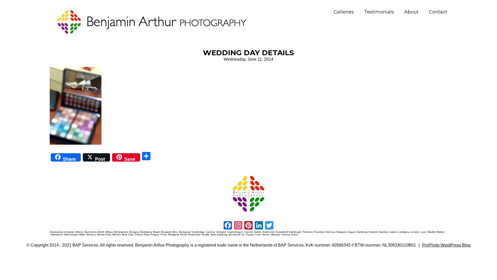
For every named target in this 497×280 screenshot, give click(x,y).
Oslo (131, 234)
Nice (124, 234)
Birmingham (121, 232)
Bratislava (146, 232)
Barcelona (91, 232)
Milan (82, 234)
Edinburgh (295, 232)
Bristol (156, 232)
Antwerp (69, 232)
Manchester (71, 234)
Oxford (139, 234)
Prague (155, 234)
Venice (266, 234)
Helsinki (373, 232)
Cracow (248, 232)
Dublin (257, 232)
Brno (175, 232)
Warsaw (275, 234)
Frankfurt (319, 232)
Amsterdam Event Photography (291, 175)
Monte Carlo (104, 234)
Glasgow (341, 232)
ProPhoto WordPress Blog (446, 245)
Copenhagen (235, 232)
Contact (438, 12)
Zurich (294, 234)
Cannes (210, 232)
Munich (116, 234)
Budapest (185, 232)
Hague (352, 232)
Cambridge (198, 232)
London (415, 232)
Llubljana (403, 232)
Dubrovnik (268, 232)
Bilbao (109, 232)
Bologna (134, 232)
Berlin (101, 232)
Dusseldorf (281, 232)
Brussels (166, 232)
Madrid (432, 232)
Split (213, 234)
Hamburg (362, 232)
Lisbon (393, 232)
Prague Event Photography (57, 175)
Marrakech (57, 234)
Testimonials (379, 12)
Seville (205, 234)
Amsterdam (56, 232)
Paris (147, 234)
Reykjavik (173, 234)
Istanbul (383, 232)
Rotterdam (194, 234)
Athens (79, 232)
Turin (258, 234)
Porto (163, 234)
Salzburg (222, 234)
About (411, 12)
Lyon (424, 232)
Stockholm (234, 234)
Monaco (91, 234)
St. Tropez (248, 234)
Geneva (330, 232)
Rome (183, 234)
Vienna (285, 234)
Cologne (221, 232)
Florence (308, 232)
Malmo (440, 232)
